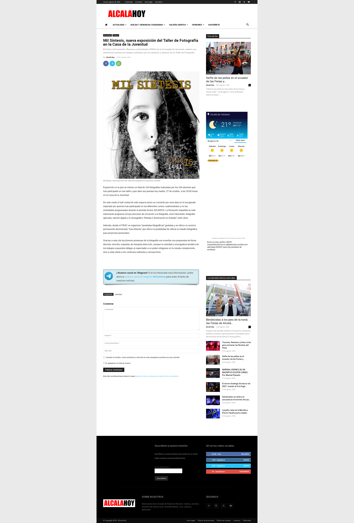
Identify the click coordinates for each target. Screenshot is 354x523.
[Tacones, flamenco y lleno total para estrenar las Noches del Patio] (213, 346)
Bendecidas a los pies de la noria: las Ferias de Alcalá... (227, 321)
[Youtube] (249, 2)
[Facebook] (235, 2)
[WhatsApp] (118, 63)
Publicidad (129, 2)
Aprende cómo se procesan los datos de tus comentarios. (157, 376)
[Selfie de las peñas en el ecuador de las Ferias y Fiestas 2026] (228, 58)
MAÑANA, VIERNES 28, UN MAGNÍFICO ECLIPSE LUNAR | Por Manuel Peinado (235, 372)
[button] (247, 25)
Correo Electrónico (162, 467)
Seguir (246, 460)
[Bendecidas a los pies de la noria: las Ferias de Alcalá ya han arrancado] (228, 300)
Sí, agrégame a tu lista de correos (118, 363)
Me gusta (245, 454)
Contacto (236, 520)
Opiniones (197, 24)
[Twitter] (244, 2)
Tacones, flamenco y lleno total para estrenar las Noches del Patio (236, 345)
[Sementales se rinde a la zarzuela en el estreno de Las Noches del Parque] (213, 400)
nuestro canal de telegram (145, 276)
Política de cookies (224, 520)
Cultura (115, 35)
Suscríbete (158, 2)
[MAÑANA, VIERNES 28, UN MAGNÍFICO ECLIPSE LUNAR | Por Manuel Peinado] (213, 373)
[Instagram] (240, 2)
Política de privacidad (206, 520)
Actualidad (118, 24)
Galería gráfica (177, 24)
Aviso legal (148, 2)
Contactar (138, 2)
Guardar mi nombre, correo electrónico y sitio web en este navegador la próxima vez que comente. (143, 357)
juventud (118, 294)
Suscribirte (244, 471)
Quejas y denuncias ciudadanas (146, 24)
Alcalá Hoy (110, 57)
